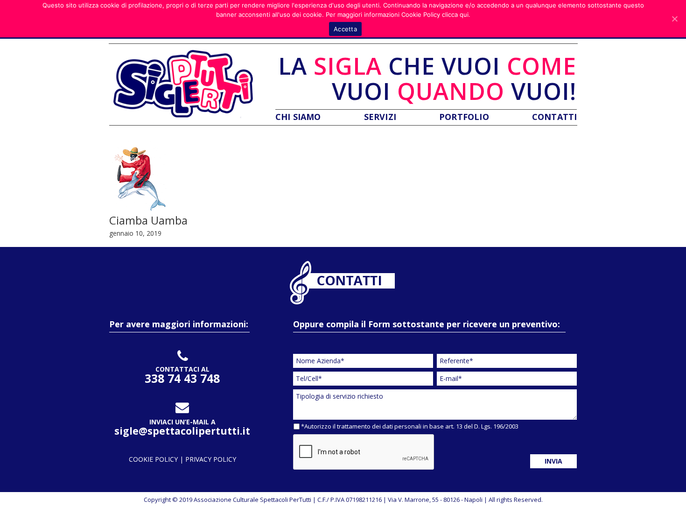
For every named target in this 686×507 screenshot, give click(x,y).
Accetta (345, 29)
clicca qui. (456, 14)
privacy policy (210, 459)
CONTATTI (554, 116)
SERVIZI (380, 116)
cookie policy (154, 459)
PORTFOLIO (464, 116)
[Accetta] (674, 18)
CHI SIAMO (298, 116)
